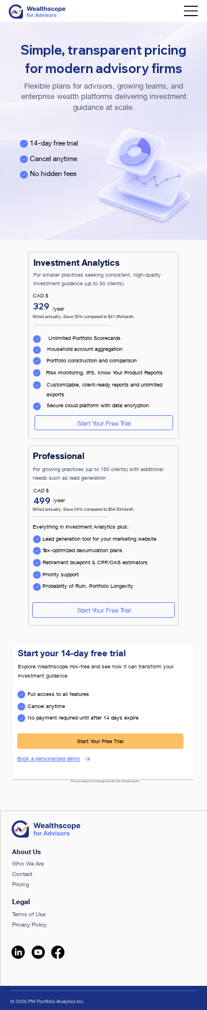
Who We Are (28, 863)
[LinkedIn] (18, 952)
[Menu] (187, 11)
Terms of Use (28, 913)
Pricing (20, 884)
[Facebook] (57, 952)
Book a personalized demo (48, 758)
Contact (22, 873)
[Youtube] (38, 952)
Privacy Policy (29, 924)
